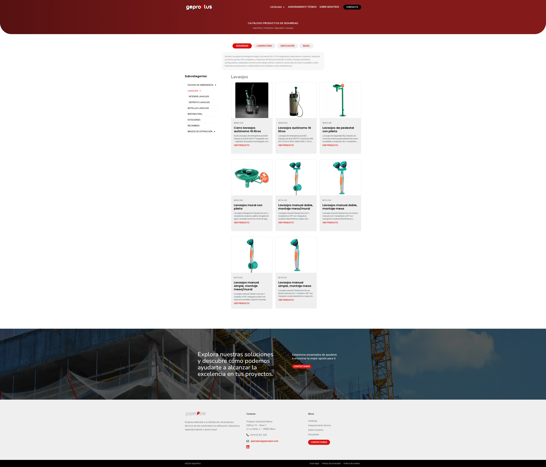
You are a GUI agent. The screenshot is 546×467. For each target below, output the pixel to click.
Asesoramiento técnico (319, 425)
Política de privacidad (331, 463)
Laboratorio (264, 45)
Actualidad (313, 434)
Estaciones (194, 120)
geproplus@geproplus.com (264, 441)
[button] (278, 7)
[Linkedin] (248, 447)
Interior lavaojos (199, 96)
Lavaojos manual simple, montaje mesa (294, 284)
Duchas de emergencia (200, 85)
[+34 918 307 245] (247, 435)
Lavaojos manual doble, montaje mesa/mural (295, 207)
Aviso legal (314, 463)
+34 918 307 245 (258, 435)
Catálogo (312, 421)
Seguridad (242, 45)
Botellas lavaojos (198, 108)
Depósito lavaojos (199, 102)
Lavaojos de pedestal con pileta (338, 129)
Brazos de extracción (200, 131)
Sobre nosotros (315, 430)
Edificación (287, 45)
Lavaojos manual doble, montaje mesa (339, 207)
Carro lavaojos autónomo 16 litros (247, 129)
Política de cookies (352, 463)
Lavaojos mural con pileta (248, 207)
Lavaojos (193, 91)
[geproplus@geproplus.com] (247, 441)
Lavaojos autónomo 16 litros (294, 129)
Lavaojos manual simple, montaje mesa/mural (246, 285)
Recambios (193, 125)
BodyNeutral (195, 114)
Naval (306, 45)
